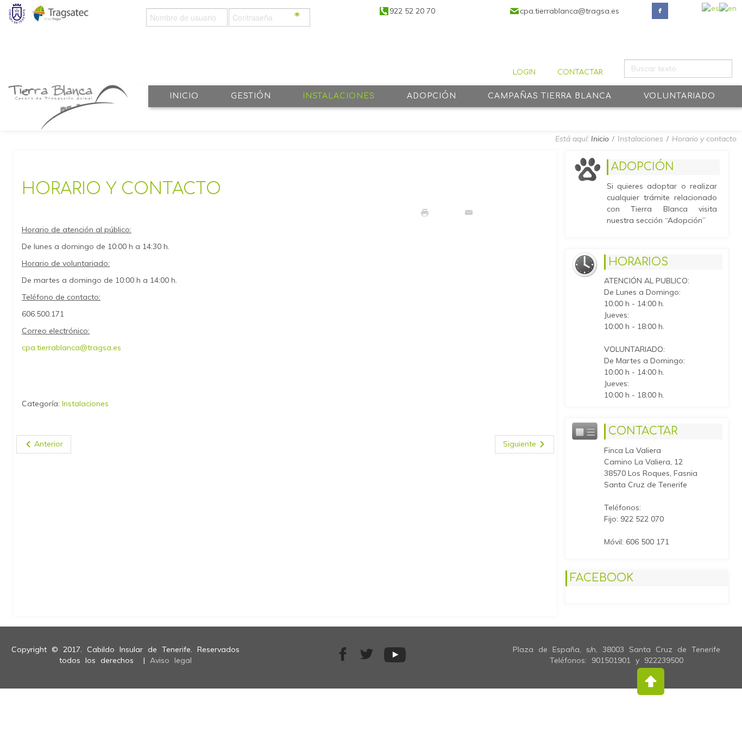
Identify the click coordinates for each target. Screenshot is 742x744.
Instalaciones (85, 403)
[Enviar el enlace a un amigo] (469, 212)
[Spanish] (710, 11)
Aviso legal (171, 660)
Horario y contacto (121, 189)
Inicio (600, 139)
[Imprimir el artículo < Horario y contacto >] (425, 212)
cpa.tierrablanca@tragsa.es (71, 347)
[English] (728, 11)
